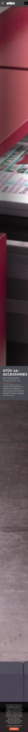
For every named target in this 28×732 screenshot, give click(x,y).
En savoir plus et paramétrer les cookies (14, 725)
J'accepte (14, 728)
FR (26, 3)
